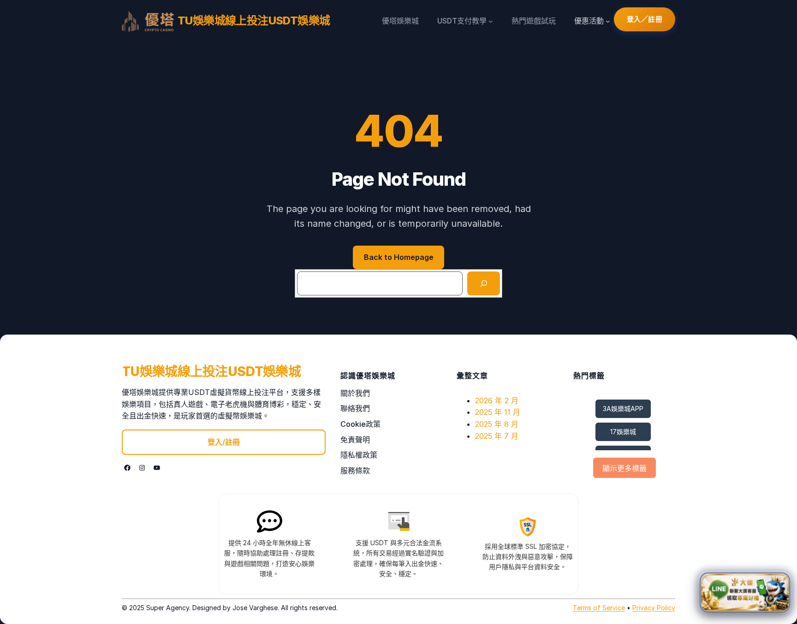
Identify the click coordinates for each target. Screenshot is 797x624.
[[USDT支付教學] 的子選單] (490, 21)
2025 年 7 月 (496, 436)
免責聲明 (355, 439)
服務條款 (355, 470)
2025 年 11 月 (497, 412)
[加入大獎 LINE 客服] (745, 590)
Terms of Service (599, 608)
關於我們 (355, 393)
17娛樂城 (623, 432)
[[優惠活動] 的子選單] (608, 21)
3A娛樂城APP (623, 408)
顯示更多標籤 (624, 468)
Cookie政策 (360, 424)
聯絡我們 (355, 408)
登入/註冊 (224, 442)
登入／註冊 (645, 19)
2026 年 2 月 (496, 400)
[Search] (483, 283)
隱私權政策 (358, 454)
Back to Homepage (399, 257)
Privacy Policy (653, 608)
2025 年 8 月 (496, 424)
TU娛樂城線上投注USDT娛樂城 (254, 20)
